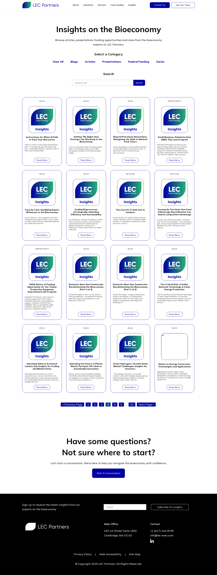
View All (58, 61)
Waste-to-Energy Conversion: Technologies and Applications (174, 365)
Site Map (134, 554)
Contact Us (159, 5)
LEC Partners (40, 5)
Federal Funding (138, 61)
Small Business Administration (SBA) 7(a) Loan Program (174, 138)
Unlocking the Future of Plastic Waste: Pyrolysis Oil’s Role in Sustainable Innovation (86, 366)
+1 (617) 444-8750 (162, 531)
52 (132, 404)
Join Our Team (183, 5)
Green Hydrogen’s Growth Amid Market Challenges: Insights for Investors (130, 366)
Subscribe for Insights (169, 507)
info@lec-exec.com (161, 535)
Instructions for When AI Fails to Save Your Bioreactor (42, 138)
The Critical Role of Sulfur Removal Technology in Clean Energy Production (174, 287)
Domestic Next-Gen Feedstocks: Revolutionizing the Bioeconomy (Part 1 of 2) (130, 287)
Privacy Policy (83, 554)
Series (160, 61)
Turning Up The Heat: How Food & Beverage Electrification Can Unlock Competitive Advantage (174, 212)
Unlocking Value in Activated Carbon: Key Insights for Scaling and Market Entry (42, 366)
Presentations (111, 61)
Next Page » (146, 405)
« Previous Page (72, 405)
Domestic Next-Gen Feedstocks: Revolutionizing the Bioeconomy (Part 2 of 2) (86, 287)
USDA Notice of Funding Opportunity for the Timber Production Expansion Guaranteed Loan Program (42, 288)
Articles (90, 61)
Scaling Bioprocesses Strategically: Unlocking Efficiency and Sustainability (86, 212)
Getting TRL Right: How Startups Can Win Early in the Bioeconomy (86, 139)
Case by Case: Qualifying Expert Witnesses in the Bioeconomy (42, 211)
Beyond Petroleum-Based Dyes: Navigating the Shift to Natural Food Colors (130, 139)
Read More (42, 160)
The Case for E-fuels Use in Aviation (130, 211)
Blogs (74, 61)
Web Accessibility (110, 554)
